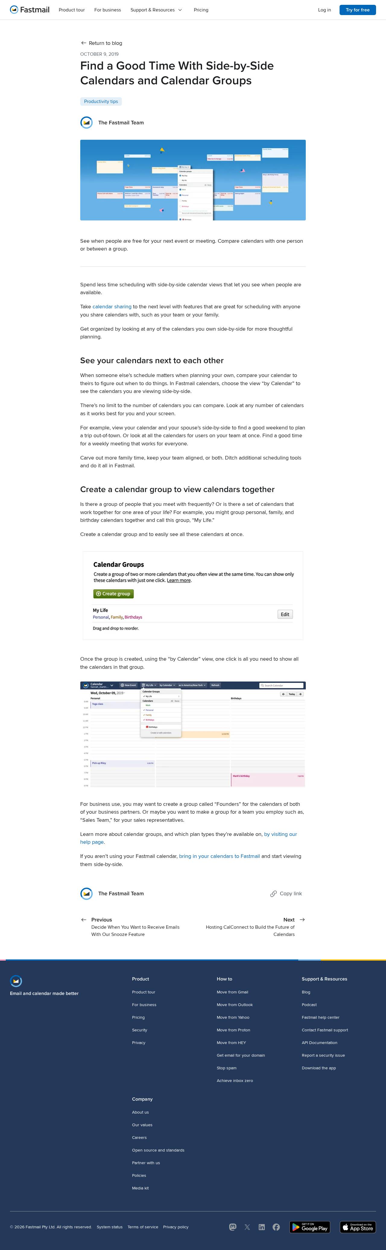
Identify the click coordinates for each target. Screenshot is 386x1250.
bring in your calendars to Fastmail (219, 856)
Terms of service (143, 1227)
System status (110, 1227)
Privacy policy (175, 1227)
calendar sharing (112, 307)
